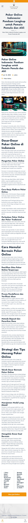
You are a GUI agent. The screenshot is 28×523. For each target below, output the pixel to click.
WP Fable (14, 517)
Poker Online (7, 78)
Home (12, 30)
